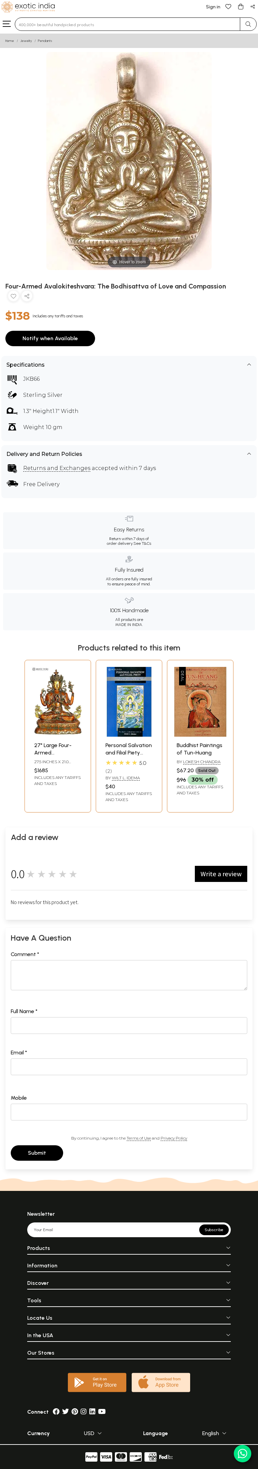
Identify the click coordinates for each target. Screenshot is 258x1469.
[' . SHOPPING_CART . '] (240, 6)
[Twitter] (65, 1412)
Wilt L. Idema (126, 777)
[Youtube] (102, 1412)
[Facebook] (56, 1412)
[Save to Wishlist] (13, 297)
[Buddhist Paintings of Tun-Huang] (200, 735)
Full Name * (24, 1011)
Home (9, 41)
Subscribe (214, 1229)
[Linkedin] (92, 1412)
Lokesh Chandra (201, 761)
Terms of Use (139, 1138)
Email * (19, 1052)
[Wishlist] (228, 6)
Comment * (25, 954)
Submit (37, 1153)
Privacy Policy (174, 1138)
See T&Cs (142, 543)
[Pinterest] (75, 1412)
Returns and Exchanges (56, 468)
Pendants (45, 41)
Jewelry (26, 41)
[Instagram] (84, 1412)
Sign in (213, 7)
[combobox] (127, 24)
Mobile (19, 1098)
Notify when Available (50, 338)
